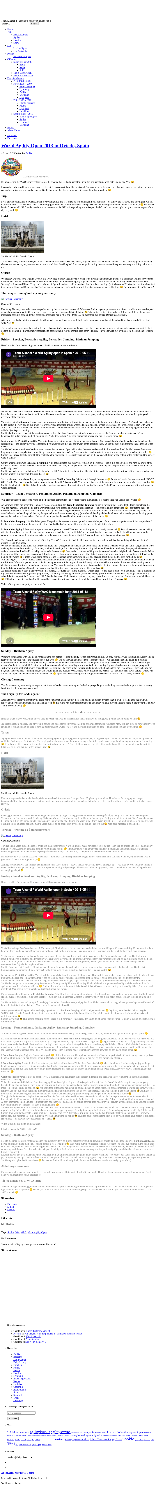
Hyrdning (24, 89)
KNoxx (134, 1435)
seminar (84, 1439)
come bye (78, 1432)
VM (17, 1445)
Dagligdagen (19, 1359)
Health (16, 1370)
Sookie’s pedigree (28, 116)
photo (17, 1439)
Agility (16, 37)
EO (107, 1432)
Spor (15, 1392)
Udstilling (24, 94)
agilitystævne (61, 1432)
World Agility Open (37, 1232)
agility (27, 1432)
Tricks (16, 1397)
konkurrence (143, 1435)
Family (16, 1367)
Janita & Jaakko (124, 1435)
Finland (18, 1435)
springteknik (139, 1440)
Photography (19, 1389)
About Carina (13, 130)
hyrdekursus (100, 1435)
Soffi (22, 70)
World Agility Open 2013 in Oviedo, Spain (45, 145)
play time (27, 1440)
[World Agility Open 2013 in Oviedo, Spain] (11, 176)
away (73, 1432)
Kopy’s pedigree (27, 86)
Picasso (10, 53)
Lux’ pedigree (20, 48)
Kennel (16, 1381)
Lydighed (24, 97)
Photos (10, 127)
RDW (37, 1440)
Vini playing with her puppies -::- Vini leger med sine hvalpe (53, 1333)
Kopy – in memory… (35, 1342)
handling (73, 1435)
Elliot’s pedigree (27, 103)
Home (10, 29)
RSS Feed (12, 135)
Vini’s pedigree (20, 34)
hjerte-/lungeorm (85, 1435)
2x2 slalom (12, 1432)
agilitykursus (40, 1432)
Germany (60, 1435)
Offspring (12, 59)
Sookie (10, 1232)
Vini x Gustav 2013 (22, 73)
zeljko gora (46, 1445)
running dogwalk (72, 1440)
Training (147, 1440)
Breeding (17, 1356)
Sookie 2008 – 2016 (23, 114)
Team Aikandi (76, 10)
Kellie (22, 67)
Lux (9, 45)
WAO (23, 1232)
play (22, 1440)
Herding (17, 40)
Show (16, 42)
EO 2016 (121, 1432)
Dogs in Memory (15, 78)
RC (33, 1440)
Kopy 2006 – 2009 (22, 83)
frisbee (53, 1435)
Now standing (32, 1339)
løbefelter (10, 1440)
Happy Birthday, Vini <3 (38, 1331)
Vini (9, 32)
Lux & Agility (20, 51)
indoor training (111, 1435)
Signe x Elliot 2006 (22, 62)
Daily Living (19, 1362)
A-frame (21, 1432)
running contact (52, 1439)
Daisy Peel (101, 1432)
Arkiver (11, 1457)
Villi (152, 1440)
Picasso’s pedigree (22, 56)
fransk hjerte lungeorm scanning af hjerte (36, 1435)
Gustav (66, 1435)
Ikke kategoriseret (21, 1378)
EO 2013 (113, 1432)
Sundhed (17, 1395)
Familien (17, 1365)
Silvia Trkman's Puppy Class (106, 1439)
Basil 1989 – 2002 (22, 81)
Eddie (22, 64)
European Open (134, 1432)
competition (90, 1432)
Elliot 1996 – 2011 (22, 100)
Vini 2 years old (33, 1336)
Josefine (17, 1333)
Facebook (12, 138)
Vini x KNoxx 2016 (23, 75)
